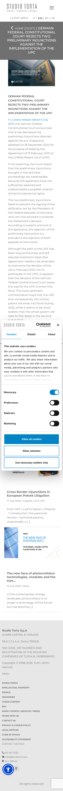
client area (19, 18)
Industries (8, 697)
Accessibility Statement (16, 739)
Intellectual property (16, 687)
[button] (8, 769)
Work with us (10, 716)
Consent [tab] (11, 334)
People (6, 692)
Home (19, 28)
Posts (30, 28)
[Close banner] (58, 325)
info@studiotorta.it (15, 756)
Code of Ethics (11, 734)
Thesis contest (11, 701)
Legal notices (10, 730)
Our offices (10, 761)
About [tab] (51, 334)
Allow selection (31, 450)
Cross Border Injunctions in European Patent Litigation (28, 493)
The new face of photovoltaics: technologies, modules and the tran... (31, 577)
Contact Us (9, 720)
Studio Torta (10, 683)
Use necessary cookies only (31, 462)
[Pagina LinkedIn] (16, 768)
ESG (4, 706)
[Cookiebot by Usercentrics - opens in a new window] (38, 325)
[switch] (54, 402)
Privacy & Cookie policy (16, 725)
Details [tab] (31, 334)
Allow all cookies (31, 439)
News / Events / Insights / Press (21, 711)
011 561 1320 (11, 752)
